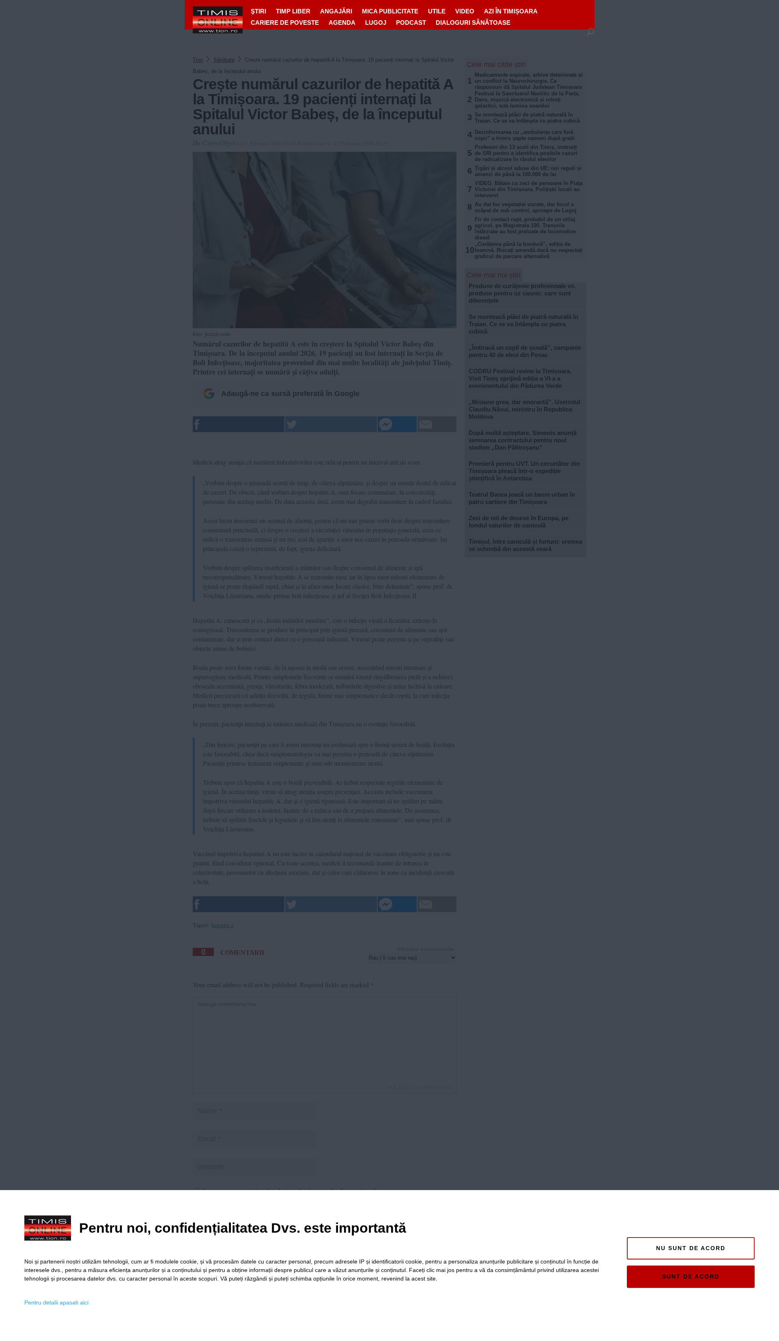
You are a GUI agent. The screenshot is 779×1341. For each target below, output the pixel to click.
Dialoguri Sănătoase (473, 22)
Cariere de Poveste (285, 22)
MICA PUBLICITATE (390, 11)
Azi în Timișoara (511, 11)
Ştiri (258, 11)
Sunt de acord (690, 1276)
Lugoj (375, 22)
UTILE (436, 11)
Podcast (411, 22)
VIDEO (464, 11)
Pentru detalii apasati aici (56, 1302)
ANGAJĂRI (336, 11)
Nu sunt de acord (690, 1248)
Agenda (342, 22)
